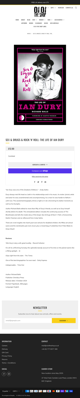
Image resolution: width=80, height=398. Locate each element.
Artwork (24, 23)
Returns (4, 359)
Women (41, 20)
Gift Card (5, 352)
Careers (4, 346)
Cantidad (11, 156)
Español (5, 391)
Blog (28, 20)
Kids (49, 20)
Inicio (29, 33)
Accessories (58, 20)
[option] (40, 85)
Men (33, 20)
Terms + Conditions (9, 363)
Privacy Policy (7, 356)
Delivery (5, 349)
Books (31, 23)
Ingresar (61, 8)
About (23, 20)
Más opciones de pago (40, 176)
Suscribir (62, 321)
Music (46, 23)
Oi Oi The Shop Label (40, 26)
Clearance (38, 23)
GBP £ (52, 8)
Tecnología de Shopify (8, 395)
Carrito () (69, 8)
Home (17, 20)
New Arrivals (54, 23)
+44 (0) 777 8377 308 (49, 349)
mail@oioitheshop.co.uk (50, 346)
